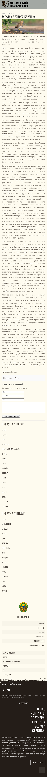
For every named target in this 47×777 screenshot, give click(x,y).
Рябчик (5, 567)
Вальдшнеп (6, 524)
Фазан (4, 586)
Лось (4, 496)
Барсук (4, 434)
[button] (44, 4)
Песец (4, 454)
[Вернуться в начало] (15, 4)
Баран (4, 430)
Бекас (4, 519)
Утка (3, 581)
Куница (5, 506)
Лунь (4, 552)
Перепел (5, 562)
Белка (4, 487)
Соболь (5, 468)
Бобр (4, 482)
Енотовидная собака (11, 449)
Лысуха (5, 557)
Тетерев (5, 576)
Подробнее (38, 762)
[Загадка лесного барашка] (23, 26)
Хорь (4, 463)
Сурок (4, 439)
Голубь (4, 533)
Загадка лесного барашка (19, 16)
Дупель (5, 543)
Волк (4, 458)
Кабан (4, 492)
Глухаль (5, 529)
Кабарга (5, 501)
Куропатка (6, 548)
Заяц (4, 477)
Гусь (3, 538)
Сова (4, 572)
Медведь (5, 444)
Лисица (5, 473)
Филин (4, 591)
